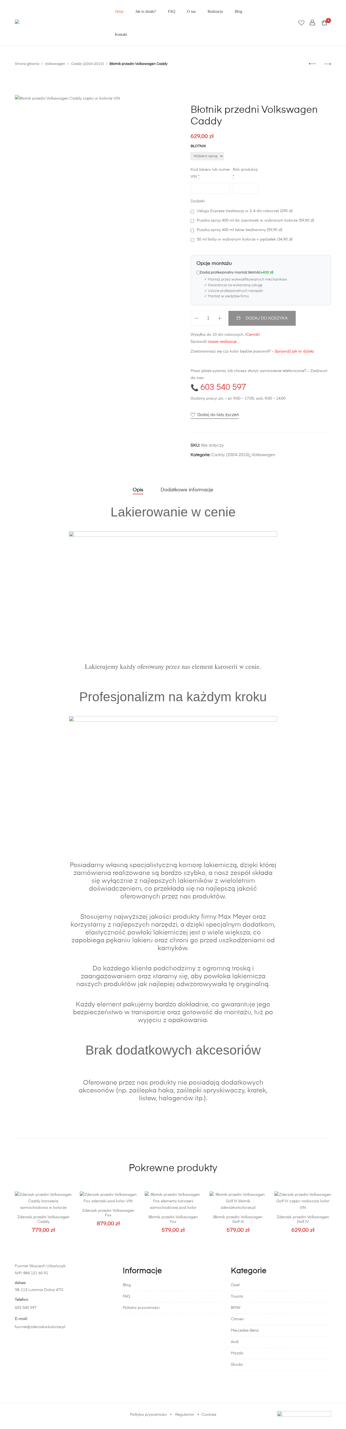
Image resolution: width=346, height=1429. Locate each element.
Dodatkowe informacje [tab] (187, 490)
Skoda (237, 1365)
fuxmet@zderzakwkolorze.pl (40, 1327)
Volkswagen (263, 455)
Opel (235, 1285)
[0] (324, 23)
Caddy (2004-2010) (230, 455)
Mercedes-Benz (245, 1330)
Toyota (237, 1296)
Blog (238, 11)
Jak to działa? (145, 11)
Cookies (208, 1415)
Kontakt (121, 34)
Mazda (237, 1353)
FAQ (171, 11)
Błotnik (198, 146)
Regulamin (184, 1415)
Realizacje (215, 11)
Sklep (119, 11)
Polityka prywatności (141, 1308)
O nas (191, 11)
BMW (235, 1308)
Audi (235, 1342)
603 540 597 (223, 388)
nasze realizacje (222, 342)
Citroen (237, 1319)
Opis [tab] (138, 490)
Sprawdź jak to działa (294, 351)
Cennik (252, 335)
